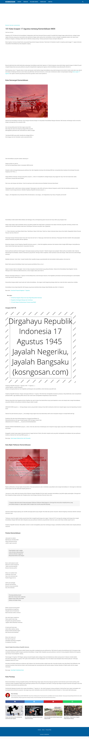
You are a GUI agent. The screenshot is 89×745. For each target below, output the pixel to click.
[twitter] (34, 701)
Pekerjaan (43, 1)
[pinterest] (53, 701)
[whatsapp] (72, 701)
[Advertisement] (38, 15)
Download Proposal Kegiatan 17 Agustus (20, 290)
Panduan (25, 1)
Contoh (50, 1)
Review (19, 1)
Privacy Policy (48, 729)
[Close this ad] (88, 737)
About (43, 729)
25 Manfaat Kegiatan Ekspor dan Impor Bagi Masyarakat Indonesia (26, 297)
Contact (39, 729)
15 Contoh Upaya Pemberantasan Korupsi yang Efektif (23, 302)
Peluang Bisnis (34, 1)
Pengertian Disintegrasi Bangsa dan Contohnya (22, 300)
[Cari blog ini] (83, 2)
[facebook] (15, 701)
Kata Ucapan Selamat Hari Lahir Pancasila (20, 438)
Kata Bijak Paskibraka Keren (17, 670)
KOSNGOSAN (10, 2)
